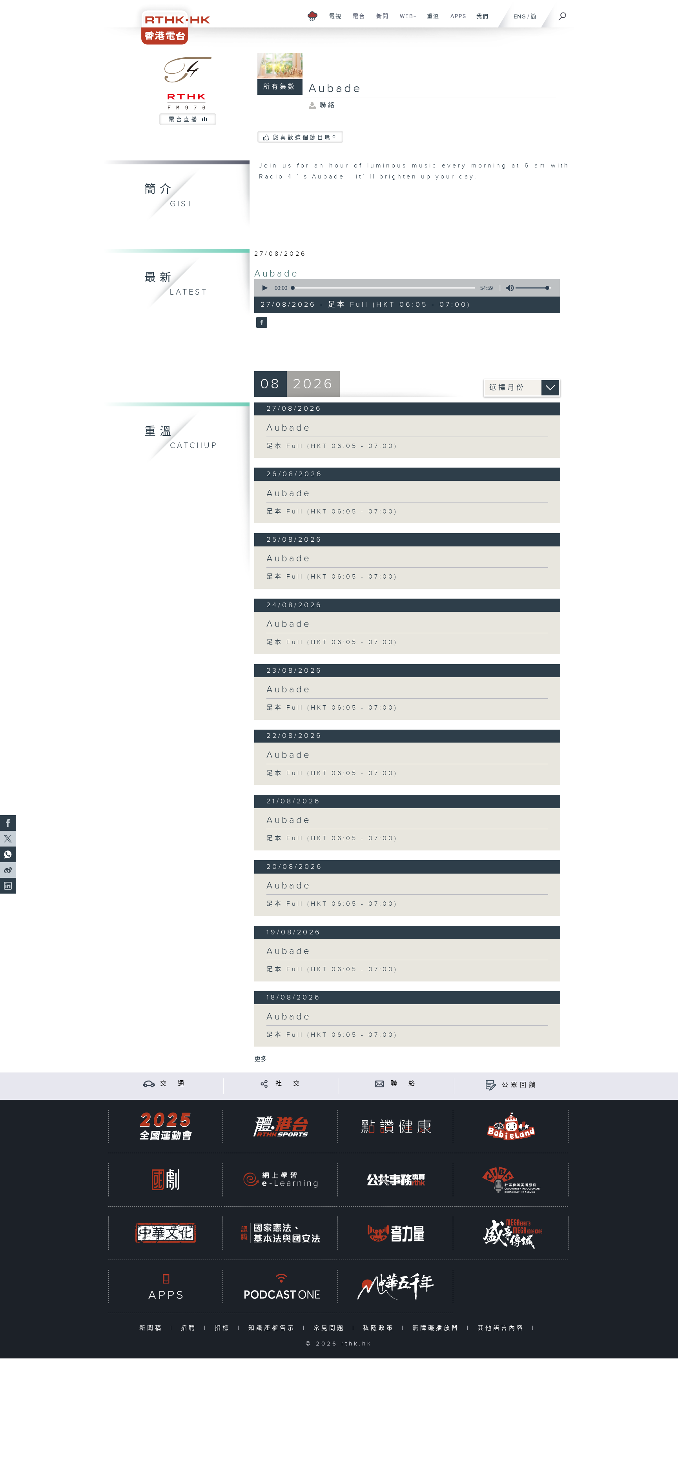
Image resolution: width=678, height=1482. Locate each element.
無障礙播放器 (437, 1328)
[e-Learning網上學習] (280, 1179)
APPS (456, 20)
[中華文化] (165, 1233)
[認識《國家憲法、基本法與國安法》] (280, 1233)
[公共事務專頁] (396, 1179)
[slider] (533, 288)
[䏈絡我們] (379, 1083)
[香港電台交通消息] (149, 1083)
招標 (224, 1328)
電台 (356, 20)
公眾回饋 (520, 1085)
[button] (264, 288)
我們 (479, 20)
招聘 (190, 1328)
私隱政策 (380, 1328)
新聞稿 (152, 1328)
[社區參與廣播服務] (511, 1179)
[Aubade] (260, 323)
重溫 (430, 20)
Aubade (276, 273)
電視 (332, 20)
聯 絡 (404, 1083)
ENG (520, 16)
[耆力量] (396, 1233)
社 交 (288, 1083)
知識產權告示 (273, 1328)
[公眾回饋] (491, 1085)
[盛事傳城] (511, 1233)
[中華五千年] (396, 1286)
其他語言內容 (503, 1328)
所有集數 (279, 87)
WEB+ (405, 20)
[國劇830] (165, 1179)
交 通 (173, 1083)
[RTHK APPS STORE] (165, 1286)
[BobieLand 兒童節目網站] (511, 1126)
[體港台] (280, 1126)
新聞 (379, 20)
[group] (508, 288)
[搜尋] (563, 13)
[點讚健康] (396, 1126)
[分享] (264, 1083)
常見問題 (330, 1328)
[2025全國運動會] (165, 1126)
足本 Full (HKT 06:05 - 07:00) (332, 446)
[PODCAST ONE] (280, 1286)
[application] (404, 288)
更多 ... (263, 1059)
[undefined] (312, 16)
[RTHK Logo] (170, 22)
